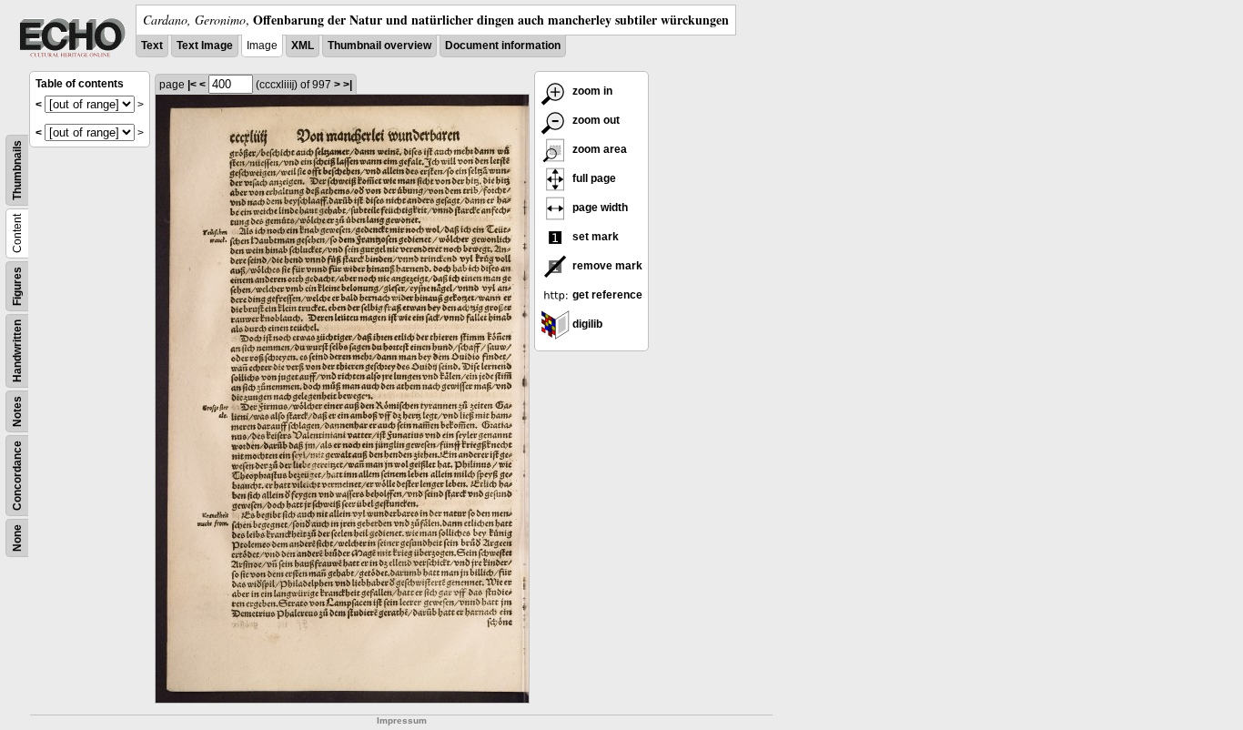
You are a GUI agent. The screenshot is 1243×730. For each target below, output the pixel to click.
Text (152, 45)
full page (593, 178)
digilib (586, 324)
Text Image (205, 45)
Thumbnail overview (379, 45)
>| (347, 84)
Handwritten (17, 350)
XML (302, 45)
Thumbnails (17, 170)
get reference (606, 295)
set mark (594, 236)
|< (192, 84)
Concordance (17, 476)
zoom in (591, 91)
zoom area (598, 149)
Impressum (402, 720)
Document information (503, 45)
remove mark (606, 265)
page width (599, 207)
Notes (17, 411)
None (17, 538)
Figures (17, 286)
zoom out (595, 120)
